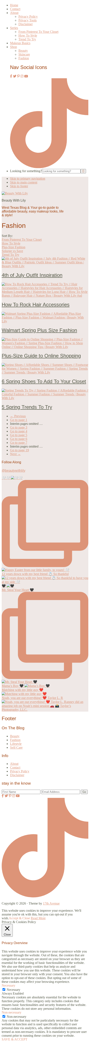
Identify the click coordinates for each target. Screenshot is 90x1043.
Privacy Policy (19, 771)
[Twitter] (14, 76)
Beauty (14, 736)
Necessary (13, 989)
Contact (15, 767)
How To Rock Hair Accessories (35, 304)
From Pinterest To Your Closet (22, 239)
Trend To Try (10, 254)
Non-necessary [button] (11, 1012)
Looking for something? (26, 171)
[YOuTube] (26, 76)
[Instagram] (22, 76)
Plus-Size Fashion (13, 247)
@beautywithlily (13, 470)
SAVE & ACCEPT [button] (14, 1039)
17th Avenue (51, 903)
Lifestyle (16, 743)
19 (19, 450)
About (14, 763)
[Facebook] (11, 76)
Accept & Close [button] (19, 918)
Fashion (15, 740)
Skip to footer (19, 186)
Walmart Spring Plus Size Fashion (39, 330)
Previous (18, 416)
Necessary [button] (8, 985)
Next (15, 454)
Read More (38, 918)
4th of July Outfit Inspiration (32, 275)
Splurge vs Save (12, 251)
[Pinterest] (18, 76)
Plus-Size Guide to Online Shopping (41, 356)
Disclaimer (17, 775)
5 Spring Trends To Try (27, 407)
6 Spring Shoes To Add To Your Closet (44, 381)
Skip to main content (23, 182)
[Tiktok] (49, 167)
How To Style (11, 243)
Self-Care (16, 747)
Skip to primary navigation (27, 178)
